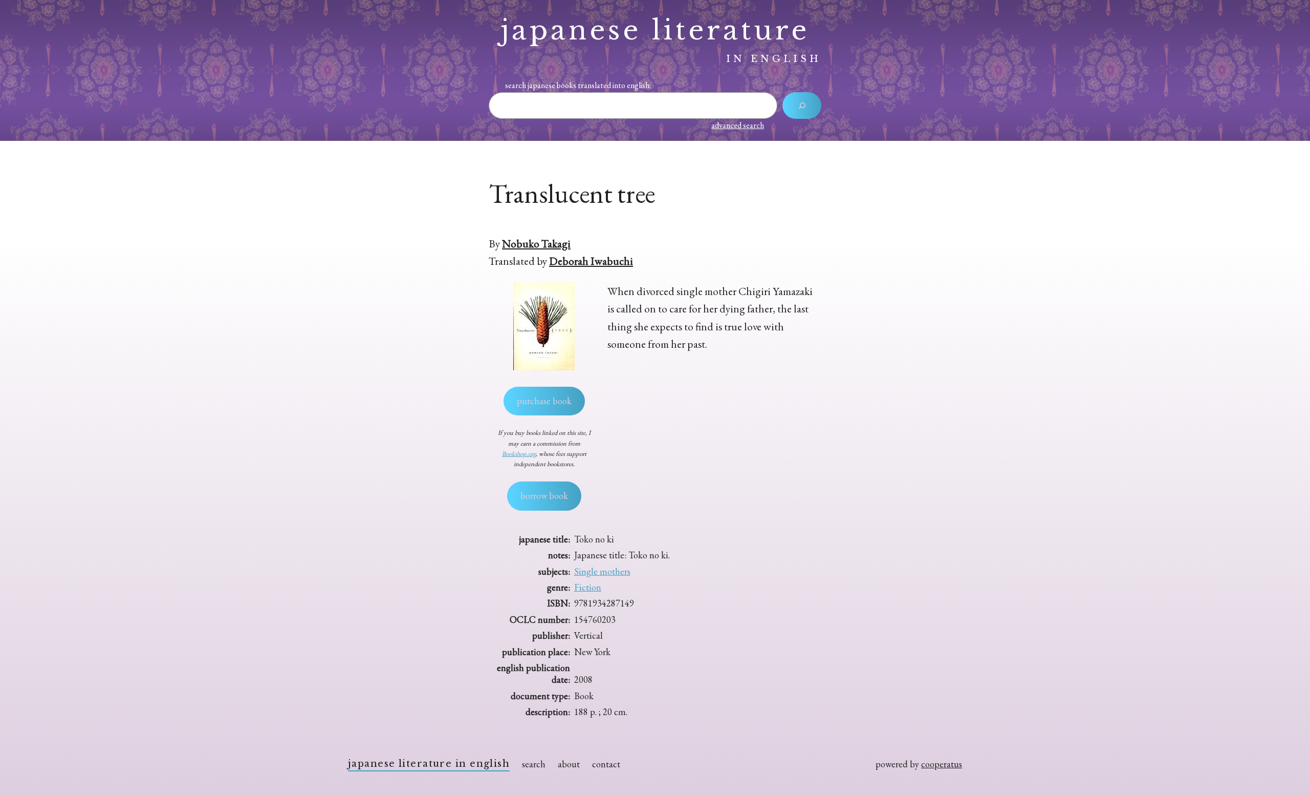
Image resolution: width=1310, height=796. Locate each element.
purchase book (544, 401)
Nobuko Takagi (536, 243)
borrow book (544, 495)
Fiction (587, 587)
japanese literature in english (429, 763)
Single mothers (602, 571)
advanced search (737, 125)
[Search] (801, 105)
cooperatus (941, 764)
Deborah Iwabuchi (591, 261)
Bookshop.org (519, 453)
